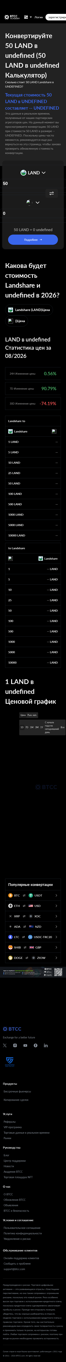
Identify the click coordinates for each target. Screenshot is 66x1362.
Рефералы (10, 1121)
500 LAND (15, 504)
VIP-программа (13, 1127)
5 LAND (13, 452)
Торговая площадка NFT (18, 1177)
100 (10, 621)
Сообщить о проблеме (17, 1263)
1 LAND (13, 441)
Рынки (7, 1138)
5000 (11, 652)
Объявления (11, 1205)
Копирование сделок (16, 1099)
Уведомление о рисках (17, 1238)
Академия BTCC (13, 1171)
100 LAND (15, 493)
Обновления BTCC (14, 1199)
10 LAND (14, 462)
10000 (12, 662)
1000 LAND (15, 514)
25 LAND (14, 473)
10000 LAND (16, 535)
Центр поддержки (15, 1160)
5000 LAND (15, 525)
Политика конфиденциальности (23, 1233)
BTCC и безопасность (16, 1210)
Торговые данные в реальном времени (27, 1132)
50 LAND (14, 483)
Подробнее (31, 239)
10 (10, 589)
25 (10, 600)
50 (10, 610)
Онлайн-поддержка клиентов (21, 1258)
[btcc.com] (12, 17)
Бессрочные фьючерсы (17, 1091)
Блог (6, 1155)
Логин (38, 17)
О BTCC (8, 1194)
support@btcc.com (14, 1269)
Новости (9, 1166)
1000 (11, 641)
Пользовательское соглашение (22, 1227)
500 (10, 631)
